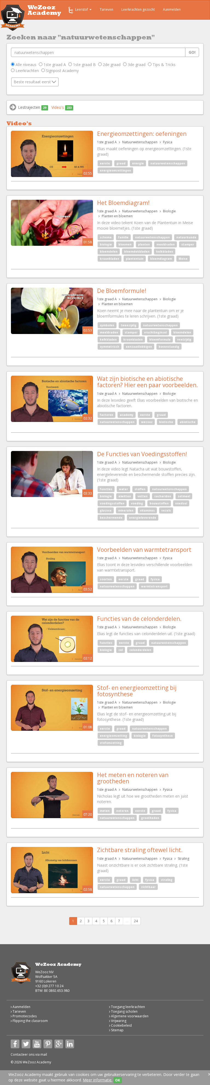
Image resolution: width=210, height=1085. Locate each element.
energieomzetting (113, 736)
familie (123, 237)
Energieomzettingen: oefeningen (141, 134)
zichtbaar (148, 887)
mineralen (125, 510)
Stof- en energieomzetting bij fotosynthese (137, 691)
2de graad (111, 64)
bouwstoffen (159, 503)
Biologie (169, 211)
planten (144, 244)
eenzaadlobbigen (139, 347)
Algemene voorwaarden (129, 1016)
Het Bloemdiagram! (123, 203)
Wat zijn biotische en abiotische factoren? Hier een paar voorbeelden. (147, 382)
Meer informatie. (97, 1080)
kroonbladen (109, 259)
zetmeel (184, 496)
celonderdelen (140, 650)
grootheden (150, 818)
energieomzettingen (115, 170)
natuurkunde (186, 237)
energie (138, 163)
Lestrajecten (32, 107)
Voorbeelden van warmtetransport (144, 549)
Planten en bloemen (117, 216)
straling (167, 880)
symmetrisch (109, 347)
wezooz (147, 422)
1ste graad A (54, 64)
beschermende (111, 517)
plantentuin (135, 259)
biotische (166, 422)
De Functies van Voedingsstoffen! (142, 454)
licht (135, 880)
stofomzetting (111, 743)
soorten (106, 579)
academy (126, 415)
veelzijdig (184, 339)
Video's (61, 107)
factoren (106, 415)
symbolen (107, 325)
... (127, 921)
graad (121, 163)
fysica (155, 579)
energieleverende (142, 517)
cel (120, 650)
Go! (192, 52)
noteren (122, 811)
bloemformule (160, 339)
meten (105, 811)
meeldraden (165, 244)
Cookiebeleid (121, 1025)
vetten (143, 496)
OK (117, 1080)
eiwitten (124, 496)
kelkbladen (164, 251)
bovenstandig (169, 347)
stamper (187, 244)
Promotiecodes (24, 1016)
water (123, 489)
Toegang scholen (124, 1011)
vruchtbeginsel (155, 332)
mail (43, 1054)
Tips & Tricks (163, 64)
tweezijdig (128, 325)
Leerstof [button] (82, 9)
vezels (166, 510)
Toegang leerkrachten (127, 1006)
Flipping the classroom (30, 1020)
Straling (183, 858)
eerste (105, 163)
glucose (106, 510)
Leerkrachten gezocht (138, 9)
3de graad (136, 64)
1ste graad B (84, 64)
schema (106, 237)
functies (106, 489)
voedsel (181, 503)
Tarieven (106, 9)
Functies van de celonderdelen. (139, 619)
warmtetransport (154, 586)
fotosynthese (162, 736)
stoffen (140, 489)
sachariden (162, 496)
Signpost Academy (62, 70)
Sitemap (117, 1030)
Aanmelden (172, 9)
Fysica (167, 142)
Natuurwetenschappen (140, 142)
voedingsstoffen (112, 503)
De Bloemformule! (121, 291)
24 (136, 921)
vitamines (147, 510)
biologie (106, 244)
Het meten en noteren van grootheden (132, 778)
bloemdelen (109, 251)
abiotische (188, 422)
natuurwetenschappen (167, 163)
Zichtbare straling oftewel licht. (140, 850)
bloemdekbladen (137, 251)
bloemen (125, 244)
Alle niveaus (25, 64)
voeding (137, 503)
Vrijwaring (118, 1020)
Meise (183, 259)
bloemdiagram (161, 259)
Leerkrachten (26, 70)
